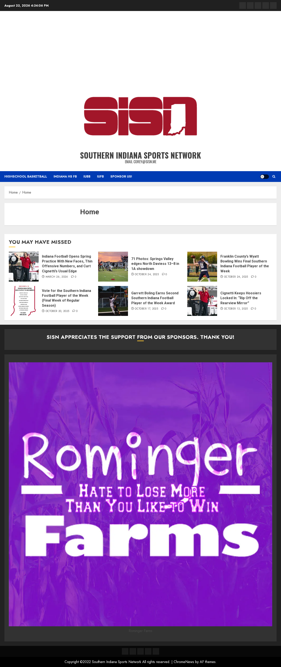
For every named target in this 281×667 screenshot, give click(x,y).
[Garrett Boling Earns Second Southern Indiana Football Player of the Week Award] (113, 301)
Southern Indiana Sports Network (140, 155)
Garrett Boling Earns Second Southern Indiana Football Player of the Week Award (154, 298)
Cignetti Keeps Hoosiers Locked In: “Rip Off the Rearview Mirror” (240, 298)
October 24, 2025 (147, 274)
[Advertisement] (140, 48)
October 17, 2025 (146, 309)
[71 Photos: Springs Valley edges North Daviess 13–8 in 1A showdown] (113, 267)
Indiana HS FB (65, 176)
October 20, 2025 (57, 311)
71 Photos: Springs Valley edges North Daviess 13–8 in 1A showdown (155, 264)
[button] (274, 176)
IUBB (86, 176)
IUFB (100, 176)
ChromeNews (184, 661)
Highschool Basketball (25, 176)
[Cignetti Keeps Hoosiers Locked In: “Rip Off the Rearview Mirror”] (202, 301)
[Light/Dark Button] (264, 176)
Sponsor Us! (121, 176)
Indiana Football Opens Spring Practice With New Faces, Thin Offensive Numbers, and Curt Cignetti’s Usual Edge (67, 263)
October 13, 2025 (236, 309)
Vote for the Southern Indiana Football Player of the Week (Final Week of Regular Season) (66, 298)
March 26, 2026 (57, 277)
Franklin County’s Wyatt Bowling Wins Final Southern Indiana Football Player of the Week (244, 263)
